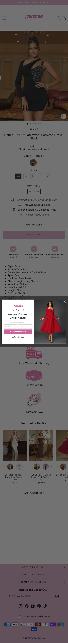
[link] (18, 305)
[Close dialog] (64, 301)
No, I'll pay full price (18, 337)
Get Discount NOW (18, 332)
